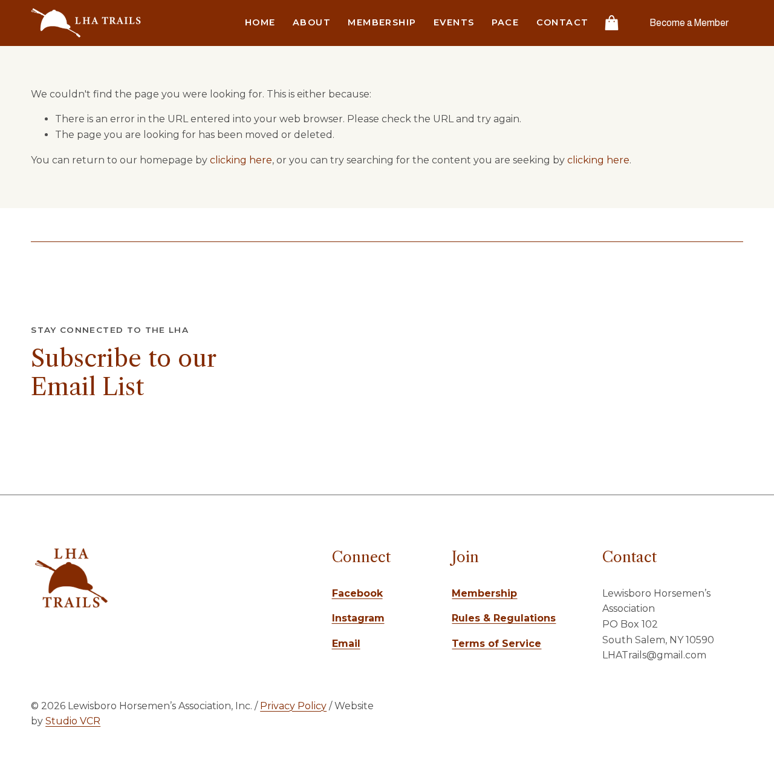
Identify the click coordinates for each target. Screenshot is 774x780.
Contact (562, 22)
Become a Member (689, 23)
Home (260, 22)
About (312, 22)
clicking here (241, 160)
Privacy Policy (293, 706)
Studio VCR (72, 721)
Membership (382, 22)
